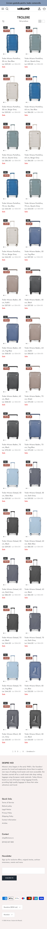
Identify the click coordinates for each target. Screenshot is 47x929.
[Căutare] (8, 9)
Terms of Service (8, 802)
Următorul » (31, 751)
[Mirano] (23, 8)
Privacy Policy (7, 813)
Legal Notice (6, 809)
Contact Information (9, 820)
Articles (4, 823)
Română (7, 914)
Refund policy (7, 806)
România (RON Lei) (10, 907)
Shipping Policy (7, 816)
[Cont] (38, 9)
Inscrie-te (9, 878)
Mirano (9, 920)
